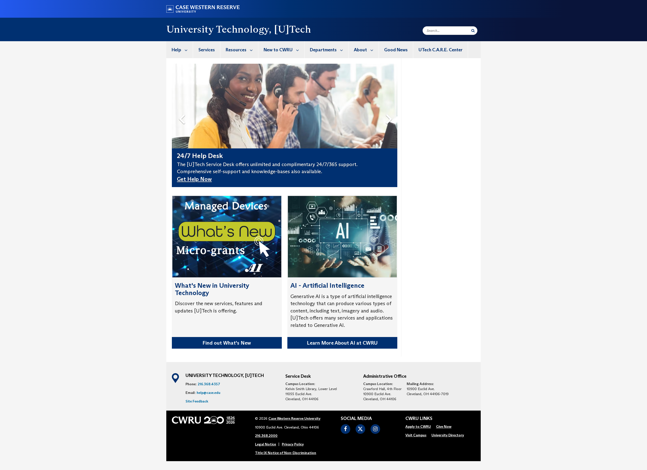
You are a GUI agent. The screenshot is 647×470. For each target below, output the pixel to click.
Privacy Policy (293, 444)
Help (176, 50)
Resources (236, 50)
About (360, 50)
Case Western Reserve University (294, 418)
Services (206, 50)
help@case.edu (208, 392)
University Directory (447, 435)
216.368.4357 (209, 384)
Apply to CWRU (418, 426)
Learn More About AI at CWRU (342, 343)
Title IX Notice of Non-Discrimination (285, 453)
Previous (183, 111)
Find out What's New (226, 343)
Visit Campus (415, 435)
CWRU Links (418, 418)
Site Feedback (197, 401)
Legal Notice (265, 444)
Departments (323, 50)
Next (390, 111)
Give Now (443, 426)
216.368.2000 (266, 435)
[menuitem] (179, 49)
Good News (396, 50)
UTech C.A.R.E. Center (441, 50)
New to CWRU (278, 50)
